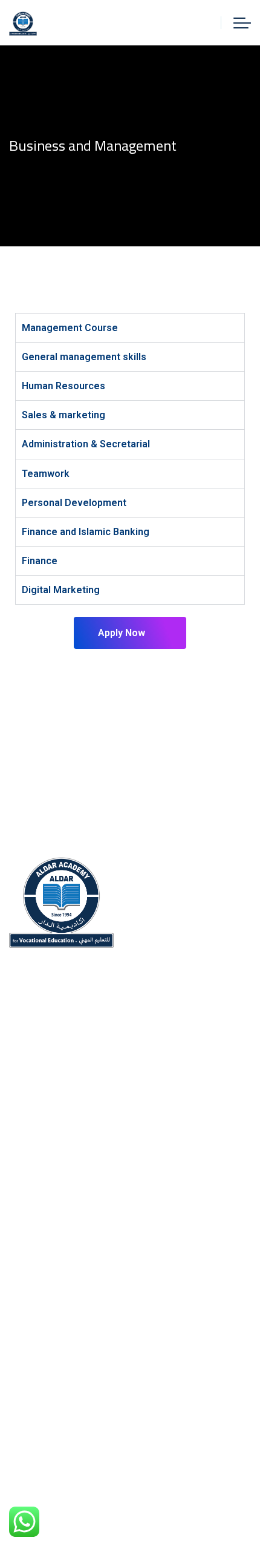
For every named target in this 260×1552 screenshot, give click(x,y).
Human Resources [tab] (63, 386)
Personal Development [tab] (74, 502)
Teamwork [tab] (46, 473)
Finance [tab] (39, 561)
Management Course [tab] (70, 328)
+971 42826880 (71, 1112)
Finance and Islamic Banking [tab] (85, 532)
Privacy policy (40, 1391)
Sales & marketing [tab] (63, 415)
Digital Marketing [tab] (61, 590)
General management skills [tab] (84, 357)
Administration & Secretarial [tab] (86, 444)
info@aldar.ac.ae (75, 1140)
